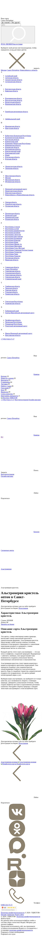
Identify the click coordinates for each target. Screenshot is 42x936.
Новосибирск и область (28, 70)
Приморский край (12, 217)
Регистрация (23, 608)
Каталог (4, 376)
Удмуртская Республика (14, 301)
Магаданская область (13, 176)
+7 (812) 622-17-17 (7, 339)
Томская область (11, 290)
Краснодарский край (12, 151)
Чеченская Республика (13, 322)
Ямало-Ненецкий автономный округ (18, 333)
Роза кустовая (17, 44)
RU (2, 437)
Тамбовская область (12, 286)
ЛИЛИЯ (9, 44)
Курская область (11, 159)
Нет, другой (15, 22)
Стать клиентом (7, 394)
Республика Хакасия (12, 256)
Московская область (12, 180)
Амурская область (11, 78)
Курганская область (12, 157)
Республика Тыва (11, 254)
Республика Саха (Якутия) (15, 248)
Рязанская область (11, 260)
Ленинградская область (13, 166)
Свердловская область (13, 275)
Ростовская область (12, 258)
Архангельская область (13, 80)
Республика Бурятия (12, 232)
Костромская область (13, 149)
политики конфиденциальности (21, 930)
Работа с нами (6, 386)
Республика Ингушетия (14, 236)
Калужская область (12, 139)
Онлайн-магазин (34, 400)
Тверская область (11, 288)
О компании (5, 382)
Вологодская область (13, 102)
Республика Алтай (12, 229)
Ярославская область (12, 335)
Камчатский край (11, 141)
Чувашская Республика (13, 324)
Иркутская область (12, 128)
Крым (7, 155)
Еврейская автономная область (16, 112)
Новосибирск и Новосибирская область (19, 195)
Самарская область (12, 267)
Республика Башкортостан (15, 231)
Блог (3, 390)
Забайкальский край (12, 119)
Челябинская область (13, 320)
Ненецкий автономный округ (16, 189)
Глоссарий (5, 388)
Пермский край (11, 215)
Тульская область (11, 292)
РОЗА (3, 44)
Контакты (5, 380)
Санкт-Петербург (13, 70)
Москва (3, 70)
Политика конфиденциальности (12, 913)
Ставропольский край (13, 279)
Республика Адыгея (12, 227)
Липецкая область (11, 168)
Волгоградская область (13, 100)
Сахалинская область (13, 273)
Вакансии (5, 392)
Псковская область (12, 219)
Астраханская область (13, 82)
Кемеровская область (13, 145)
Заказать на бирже (7, 624)
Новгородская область (13, 193)
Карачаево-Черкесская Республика (17, 143)
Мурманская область (12, 182)
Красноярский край (12, 153)
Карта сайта (19, 915)
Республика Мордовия (13, 246)
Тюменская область (12, 294)
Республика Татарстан (13, 252)
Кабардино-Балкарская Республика (18, 136)
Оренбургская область (13, 204)
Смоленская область (12, 277)
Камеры (36, 374)
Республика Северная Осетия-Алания (19, 250)
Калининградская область (14, 138)
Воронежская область (13, 104)
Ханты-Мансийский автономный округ (19, 313)
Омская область (11, 202)
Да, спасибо (6, 22)
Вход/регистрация (21, 400)
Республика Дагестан (13, 234)
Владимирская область (13, 98)
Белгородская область (13, 89)
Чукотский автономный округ (16, 326)
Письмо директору (8, 915)
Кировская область (12, 147)
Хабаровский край (12, 311)
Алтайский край (11, 76)
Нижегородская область (14, 191)
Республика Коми (11, 242)
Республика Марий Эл (13, 244)
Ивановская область (12, 126)
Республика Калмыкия (13, 238)
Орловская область (12, 206)
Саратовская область (12, 271)
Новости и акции (7, 378)
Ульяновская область (12, 303)
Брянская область (11, 91)
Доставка (4, 384)
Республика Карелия (12, 240)
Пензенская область (12, 213)
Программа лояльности (9, 396)
